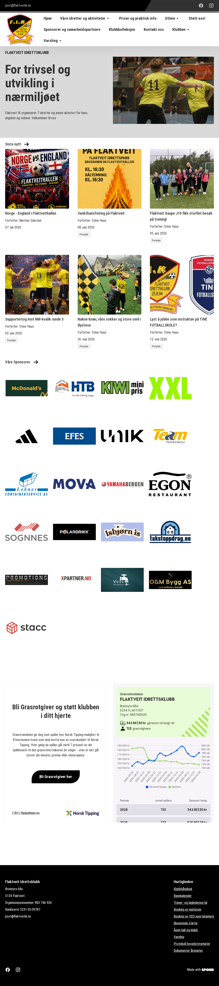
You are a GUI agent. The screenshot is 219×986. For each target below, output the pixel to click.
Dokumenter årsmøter (188, 951)
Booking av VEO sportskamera (194, 916)
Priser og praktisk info (138, 18)
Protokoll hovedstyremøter (192, 944)
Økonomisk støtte (186, 923)
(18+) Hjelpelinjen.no (26, 813)
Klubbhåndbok (183, 889)
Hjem (48, 18)
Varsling (179, 937)
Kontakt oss (154, 29)
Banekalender (183, 896)
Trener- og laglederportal (190, 903)
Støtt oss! (197, 18)
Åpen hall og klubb (186, 930)
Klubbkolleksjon (122, 29)
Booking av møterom (187, 909)
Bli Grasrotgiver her (55, 776)
